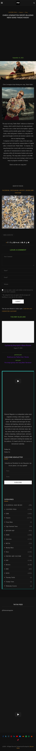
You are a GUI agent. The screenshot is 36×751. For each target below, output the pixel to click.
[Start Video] (18, 381)
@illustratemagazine (7, 610)
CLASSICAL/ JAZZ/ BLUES (19, 505)
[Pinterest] (11, 736)
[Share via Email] (28, 242)
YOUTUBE (18, 193)
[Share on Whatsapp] (20, 242)
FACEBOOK (6, 190)
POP (19, 560)
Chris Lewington (8, 235)
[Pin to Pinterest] (14, 242)
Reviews (19, 564)
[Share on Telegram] (22, 242)
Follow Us (7, 452)
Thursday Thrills (19, 577)
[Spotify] (26, 736)
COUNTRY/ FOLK (19, 509)
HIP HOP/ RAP (19, 530)
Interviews (19, 539)
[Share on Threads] (26, 243)
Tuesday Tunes (19, 581)
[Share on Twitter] (12, 243)
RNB (19, 569)
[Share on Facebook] (10, 242)
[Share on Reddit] (18, 242)
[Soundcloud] (23, 736)
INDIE (19, 535)
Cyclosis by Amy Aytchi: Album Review (18, 345)
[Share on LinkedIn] (16, 242)
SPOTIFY (22, 190)
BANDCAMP (29, 190)
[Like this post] (8, 242)
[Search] (34, 3)
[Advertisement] (18, 37)
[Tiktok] (18, 740)
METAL (19, 543)
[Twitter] (6, 736)
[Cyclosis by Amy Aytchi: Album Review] (18, 332)
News (19, 552)
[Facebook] (3, 736)
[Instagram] (8, 736)
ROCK (19, 573)
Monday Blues (19, 547)
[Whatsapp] (29, 736)
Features (19, 518)
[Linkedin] (14, 736)
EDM (19, 513)
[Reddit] (31, 736)
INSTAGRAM (14, 190)
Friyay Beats (19, 522)
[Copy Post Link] (24, 242)
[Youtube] (17, 736)
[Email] (20, 736)
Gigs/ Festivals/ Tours (19, 526)
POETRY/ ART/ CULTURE (19, 556)
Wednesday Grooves (19, 586)
